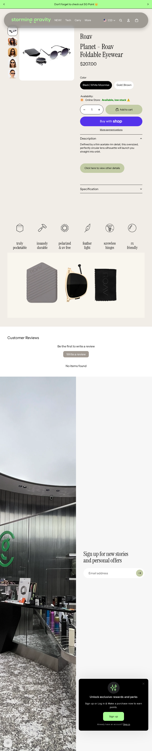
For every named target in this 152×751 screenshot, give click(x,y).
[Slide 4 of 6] (12, 63)
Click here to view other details (102, 168)
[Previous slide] (4, 4)
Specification (89, 189)
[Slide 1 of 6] (12, 31)
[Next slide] (148, 4)
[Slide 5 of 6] (12, 73)
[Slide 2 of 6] (12, 41)
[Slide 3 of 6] (12, 52)
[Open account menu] (128, 20)
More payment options (111, 129)
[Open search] (121, 20)
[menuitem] (88, 20)
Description (88, 138)
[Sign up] (139, 573)
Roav (86, 36)
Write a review (76, 354)
